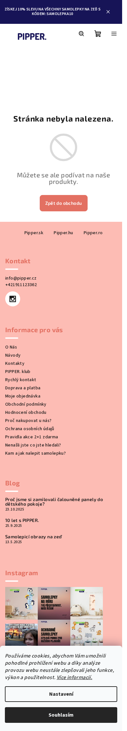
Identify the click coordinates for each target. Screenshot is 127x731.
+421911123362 (21, 285)
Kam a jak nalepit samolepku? (35, 453)
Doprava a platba (22, 388)
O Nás (11, 347)
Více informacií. (74, 677)
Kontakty (14, 363)
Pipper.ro (93, 233)
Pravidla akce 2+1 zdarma (31, 437)
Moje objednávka (22, 396)
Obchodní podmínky (26, 404)
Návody (13, 355)
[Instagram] (12, 298)
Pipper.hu (63, 233)
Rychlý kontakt (20, 380)
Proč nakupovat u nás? (28, 420)
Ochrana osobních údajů (29, 429)
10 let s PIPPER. (22, 520)
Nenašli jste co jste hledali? (33, 445)
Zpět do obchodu (63, 203)
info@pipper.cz (21, 278)
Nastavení (61, 694)
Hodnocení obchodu (26, 412)
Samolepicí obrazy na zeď (33, 536)
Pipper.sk (34, 233)
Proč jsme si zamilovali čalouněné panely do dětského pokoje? (54, 501)
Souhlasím (61, 715)
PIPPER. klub (18, 371)
